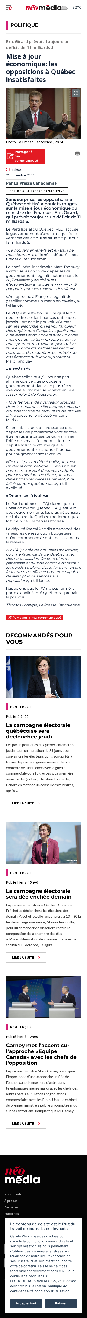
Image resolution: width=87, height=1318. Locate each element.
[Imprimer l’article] (77, 154)
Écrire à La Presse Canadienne (37, 191)
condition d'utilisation (52, 1291)
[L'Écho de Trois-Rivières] (22, 1174)
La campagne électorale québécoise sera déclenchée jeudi (38, 731)
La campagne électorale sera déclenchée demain (38, 894)
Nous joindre (13, 1194)
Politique (24, 24)
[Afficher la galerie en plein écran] (76, 93)
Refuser (61, 1303)
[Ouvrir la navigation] (9, 7)
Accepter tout (26, 1303)
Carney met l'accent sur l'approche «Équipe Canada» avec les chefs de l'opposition (41, 1054)
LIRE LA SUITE (23, 803)
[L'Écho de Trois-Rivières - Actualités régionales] (43, 7)
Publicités (11, 1214)
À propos (10, 1201)
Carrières (11, 1207)
